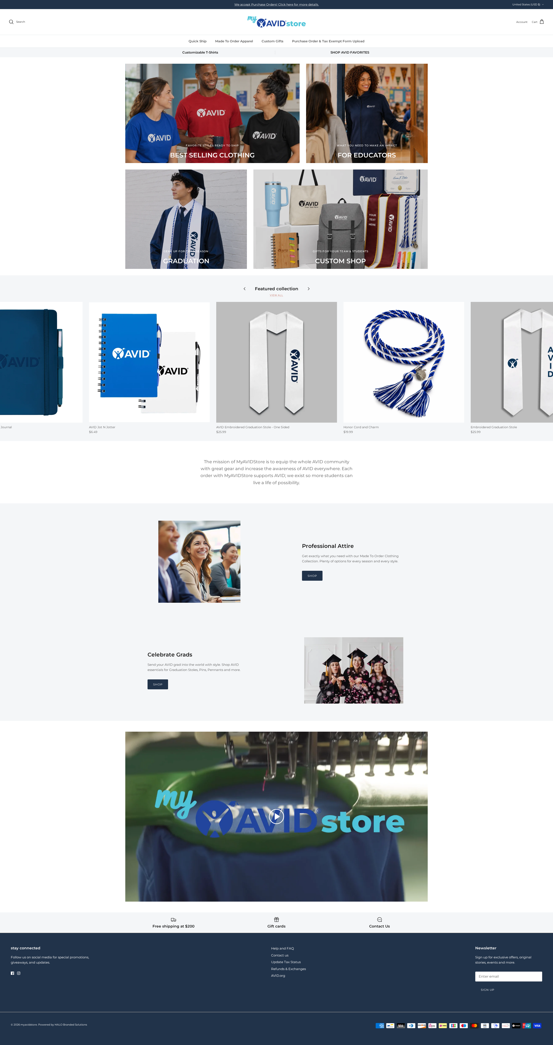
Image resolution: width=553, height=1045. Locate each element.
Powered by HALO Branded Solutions (62, 1024)
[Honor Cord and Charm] (403, 362)
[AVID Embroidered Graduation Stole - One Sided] (276, 362)
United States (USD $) (526, 4)
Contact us (279, 955)
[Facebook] (12, 973)
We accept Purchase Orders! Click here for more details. (276, 4)
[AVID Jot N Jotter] (149, 362)
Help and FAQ (282, 948)
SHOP (312, 575)
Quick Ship (198, 41)
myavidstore (29, 1024)
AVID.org (278, 976)
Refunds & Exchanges (288, 969)
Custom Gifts (272, 41)
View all (276, 295)
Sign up (487, 989)
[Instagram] (18, 973)
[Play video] (276, 816)
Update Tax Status (286, 962)
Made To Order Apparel (234, 41)
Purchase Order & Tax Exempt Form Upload (328, 41)
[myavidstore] (276, 21)
